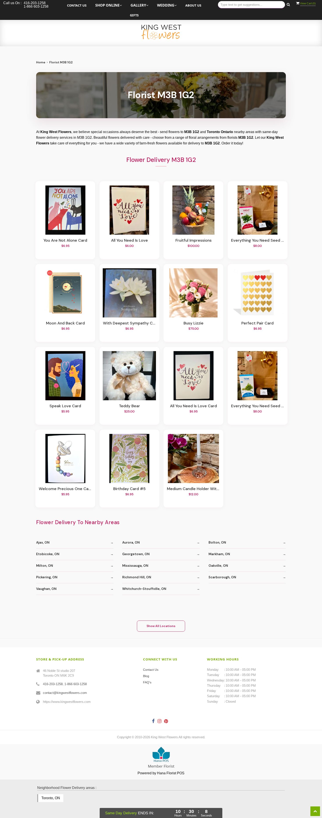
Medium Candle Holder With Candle (193, 489)
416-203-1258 (53, 684)
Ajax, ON (43, 542)
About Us (193, 5)
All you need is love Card (193, 406)
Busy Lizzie (193, 323)
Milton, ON (44, 565)
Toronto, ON (50, 798)
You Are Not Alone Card (65, 240)
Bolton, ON (217, 542)
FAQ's (147, 682)
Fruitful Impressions (193, 240)
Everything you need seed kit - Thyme (257, 406)
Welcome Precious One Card (65, 489)
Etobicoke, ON (47, 554)
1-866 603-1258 (75, 684)
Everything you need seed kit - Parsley (257, 240)
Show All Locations (161, 626)
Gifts (134, 15)
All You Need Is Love (129, 240)
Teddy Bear (129, 406)
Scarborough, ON (222, 577)
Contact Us (77, 5)
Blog (146, 676)
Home (40, 62)
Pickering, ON (46, 577)
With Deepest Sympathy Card (129, 323)
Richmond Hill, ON (136, 577)
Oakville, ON (218, 565)
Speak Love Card (65, 406)
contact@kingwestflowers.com (65, 693)
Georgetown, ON (136, 554)
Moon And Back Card (65, 323)
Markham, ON (219, 554)
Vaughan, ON (46, 589)
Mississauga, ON (135, 565)
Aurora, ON (131, 542)
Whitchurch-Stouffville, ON (144, 589)
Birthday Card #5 (129, 489)
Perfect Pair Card (257, 323)
